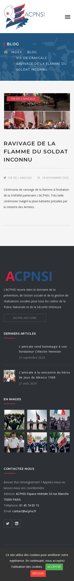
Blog (32, 52)
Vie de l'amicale (31, 58)
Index (16, 52)
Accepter (54, 567)
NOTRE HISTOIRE (25, 318)
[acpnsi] (24, 16)
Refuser (38, 573)
